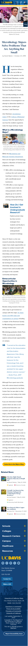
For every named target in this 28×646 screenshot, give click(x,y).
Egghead (10, 485)
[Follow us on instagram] (6, 563)
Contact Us (7, 579)
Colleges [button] (6, 531)
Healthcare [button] (7, 546)
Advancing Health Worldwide (15, 502)
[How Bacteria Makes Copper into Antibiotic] (3, 507)
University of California (13, 613)
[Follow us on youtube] (18, 563)
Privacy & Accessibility (13, 609)
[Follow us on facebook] (2, 563)
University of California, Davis (14, 598)
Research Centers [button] (11, 536)
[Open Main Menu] (17, 2)
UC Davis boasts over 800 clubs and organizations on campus (12, 316)
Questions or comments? (13, 606)
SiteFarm (13, 628)
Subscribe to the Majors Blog (14, 464)
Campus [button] (6, 541)
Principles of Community (13, 611)
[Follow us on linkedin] (10, 563)
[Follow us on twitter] (14, 563)
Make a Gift (7, 584)
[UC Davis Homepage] (6, 2)
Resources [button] (7, 551)
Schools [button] (6, 526)
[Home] (11, 557)
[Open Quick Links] (25, 2)
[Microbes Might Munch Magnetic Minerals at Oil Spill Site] (3, 477)
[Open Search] (21, 2)
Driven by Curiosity (20, 485)
